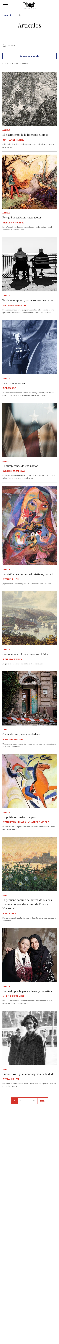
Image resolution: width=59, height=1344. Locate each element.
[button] (5, 6)
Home (5, 14)
